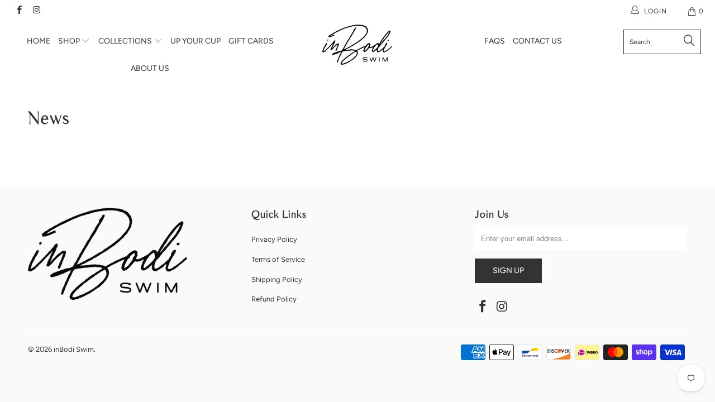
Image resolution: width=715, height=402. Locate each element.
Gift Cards (251, 41)
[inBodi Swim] (358, 44)
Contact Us (537, 41)
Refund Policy (274, 299)
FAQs (494, 41)
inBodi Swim (74, 349)
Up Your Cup (195, 41)
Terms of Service (278, 259)
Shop (70, 41)
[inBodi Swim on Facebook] (18, 11)
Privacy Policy (274, 239)
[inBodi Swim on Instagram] (36, 11)
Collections (126, 41)
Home (38, 41)
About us (150, 68)
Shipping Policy (276, 279)
